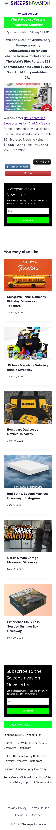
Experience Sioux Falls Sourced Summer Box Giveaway (23, 626)
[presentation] (28, 275)
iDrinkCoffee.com (40, 123)
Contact (36, 815)
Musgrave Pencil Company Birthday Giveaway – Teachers (26, 301)
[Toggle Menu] (7, 3)
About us (20, 815)
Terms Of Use (39, 808)
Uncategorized (28, 14)
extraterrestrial (18, 32)
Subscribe (28, 220)
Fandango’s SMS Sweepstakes (22, 734)
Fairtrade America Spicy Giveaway (25, 769)
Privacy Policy (17, 808)
